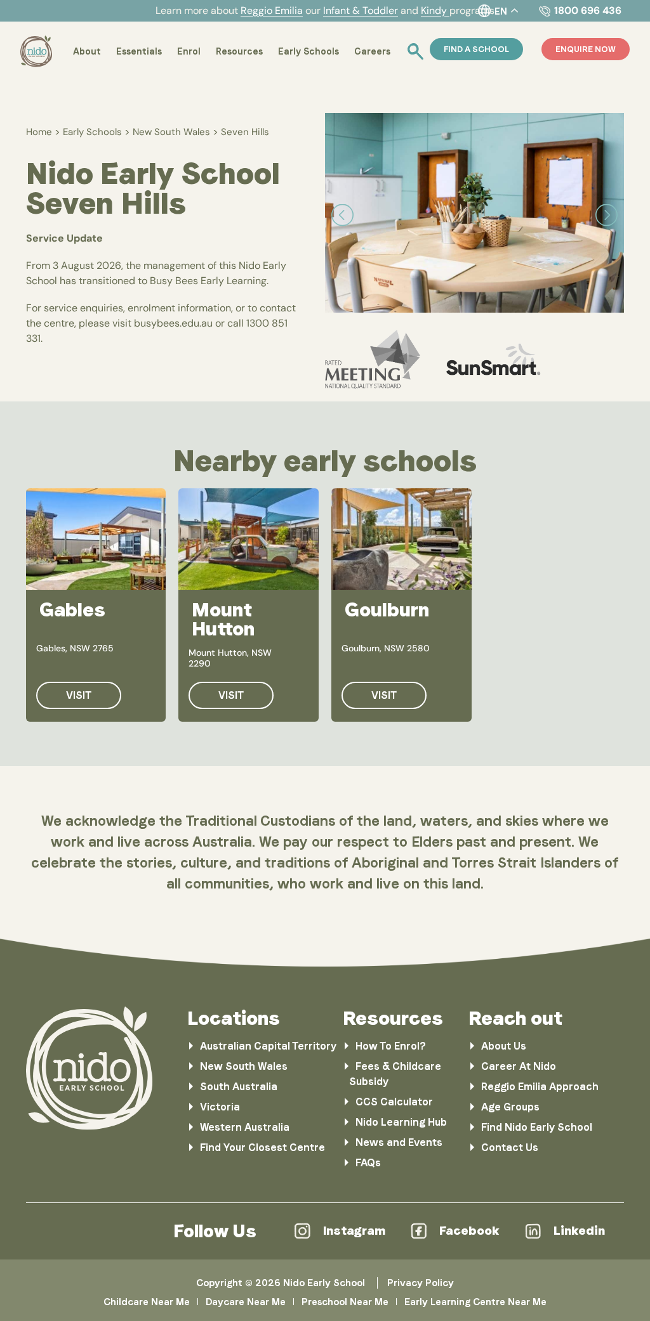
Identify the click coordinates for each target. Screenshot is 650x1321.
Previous (342, 215)
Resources (239, 51)
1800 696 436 (587, 10)
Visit (78, 695)
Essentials (139, 51)
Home (39, 132)
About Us (503, 1046)
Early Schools (308, 51)
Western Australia (244, 1127)
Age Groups (510, 1107)
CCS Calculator (394, 1102)
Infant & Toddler (360, 10)
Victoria (220, 1107)
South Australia (238, 1087)
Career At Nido (518, 1066)
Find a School (476, 49)
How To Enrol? (390, 1046)
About (87, 51)
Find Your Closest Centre (262, 1148)
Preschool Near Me (345, 1302)
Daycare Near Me (246, 1302)
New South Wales (171, 132)
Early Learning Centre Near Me (475, 1302)
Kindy (435, 10)
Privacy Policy (420, 1283)
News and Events (398, 1142)
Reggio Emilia (272, 10)
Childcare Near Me (146, 1302)
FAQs (368, 1163)
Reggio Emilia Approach (540, 1087)
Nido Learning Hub (401, 1122)
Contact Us (509, 1148)
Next (606, 215)
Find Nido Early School (536, 1127)
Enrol (189, 51)
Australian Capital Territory (268, 1046)
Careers (372, 51)
